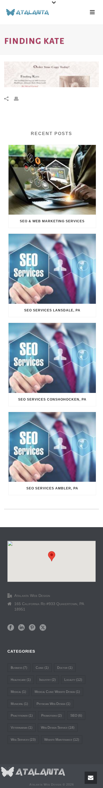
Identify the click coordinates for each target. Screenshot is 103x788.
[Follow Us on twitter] (43, 627)
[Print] (19, 98)
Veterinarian (21, 727)
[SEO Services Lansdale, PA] (52, 269)
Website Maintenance (61, 740)
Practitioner (22, 715)
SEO (76, 715)
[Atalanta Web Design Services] (33, 771)
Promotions (51, 715)
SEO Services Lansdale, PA (52, 310)
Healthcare (21, 680)
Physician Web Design (53, 704)
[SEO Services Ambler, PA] (52, 447)
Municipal (19, 704)
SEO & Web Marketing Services (52, 221)
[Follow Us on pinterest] (32, 627)
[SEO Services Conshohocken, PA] (52, 358)
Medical (18, 692)
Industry (47, 680)
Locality (73, 680)
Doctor (65, 668)
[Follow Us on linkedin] (21, 627)
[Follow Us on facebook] (10, 627)
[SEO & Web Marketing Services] (52, 180)
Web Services (23, 740)
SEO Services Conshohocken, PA (52, 399)
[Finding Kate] (51, 74)
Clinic (42, 668)
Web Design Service (57, 727)
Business (19, 668)
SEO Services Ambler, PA (52, 488)
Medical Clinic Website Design (57, 692)
